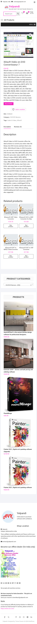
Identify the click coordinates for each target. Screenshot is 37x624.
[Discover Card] (13, 582)
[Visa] (6, 582)
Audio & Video (11, 120)
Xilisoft (19, 120)
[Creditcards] (15, 582)
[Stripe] (17, 582)
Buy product (8, 103)
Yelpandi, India (6, 1)
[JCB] (19, 582)
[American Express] (1, 582)
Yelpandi (14, 6)
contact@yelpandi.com (19, 1)
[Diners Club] (10, 582)
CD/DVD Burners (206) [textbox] (18, 285)
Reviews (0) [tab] (18, 127)
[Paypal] (8, 582)
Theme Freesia (19, 621)
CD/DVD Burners (15, 117)
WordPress (31, 621)
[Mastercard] (4, 582)
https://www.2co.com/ (7, 608)
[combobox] (18, 284)
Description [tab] (7, 127)
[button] (31, 24)
